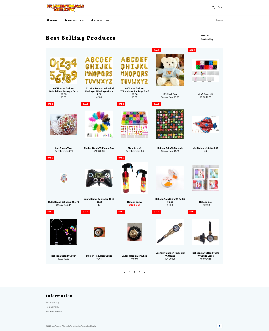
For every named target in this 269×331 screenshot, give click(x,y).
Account (219, 20)
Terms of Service (54, 311)
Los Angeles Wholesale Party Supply (66, 326)
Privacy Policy (52, 302)
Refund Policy (52, 307)
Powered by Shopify (88, 326)
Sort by (205, 35)
